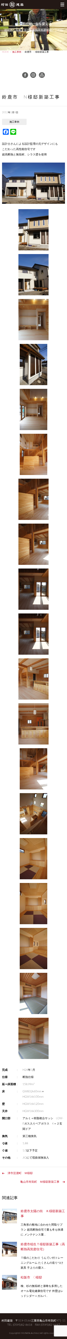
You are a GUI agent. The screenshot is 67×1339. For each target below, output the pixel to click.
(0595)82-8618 (22, 1325)
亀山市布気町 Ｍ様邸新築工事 (39, 1181)
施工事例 (14, 122)
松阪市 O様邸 (31, 1277)
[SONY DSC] (33, 230)
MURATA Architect (30, 1333)
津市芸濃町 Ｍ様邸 (20, 1173)
